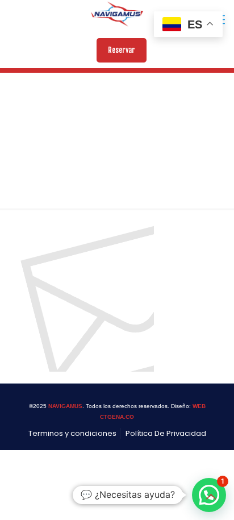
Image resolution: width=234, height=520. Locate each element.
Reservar (121, 50)
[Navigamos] (117, 14)
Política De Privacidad (166, 433)
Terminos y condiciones (72, 433)
